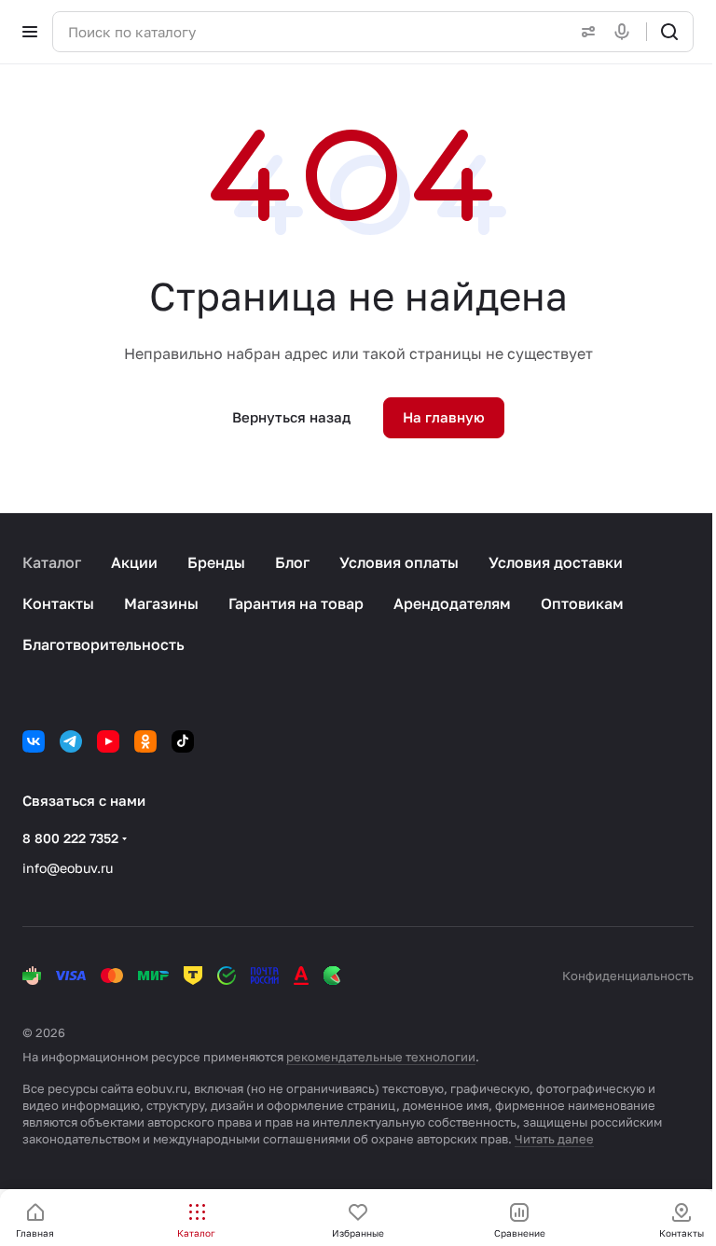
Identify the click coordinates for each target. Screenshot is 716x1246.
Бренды (216, 562)
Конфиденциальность (628, 975)
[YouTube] (108, 741)
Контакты (58, 603)
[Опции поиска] (584, 31)
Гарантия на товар (296, 603)
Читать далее (554, 1138)
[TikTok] (183, 741)
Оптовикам (582, 603)
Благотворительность (103, 644)
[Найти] (669, 31)
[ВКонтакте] (33, 741)
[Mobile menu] (30, 31)
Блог (292, 562)
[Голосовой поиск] (625, 31)
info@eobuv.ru (67, 868)
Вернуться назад (291, 416)
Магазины (161, 603)
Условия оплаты (399, 562)
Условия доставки (556, 562)
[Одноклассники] (145, 741)
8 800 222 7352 (70, 838)
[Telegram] (71, 741)
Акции (134, 562)
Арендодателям (452, 603)
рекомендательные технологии (380, 1056)
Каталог (51, 562)
